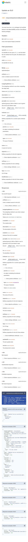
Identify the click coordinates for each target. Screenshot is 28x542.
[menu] (5, 13)
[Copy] (24, 393)
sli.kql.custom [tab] (13, 259)
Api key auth (6, 23)
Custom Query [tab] (12, 115)
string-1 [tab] (10, 107)
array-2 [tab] (20, 107)
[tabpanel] (14, 130)
